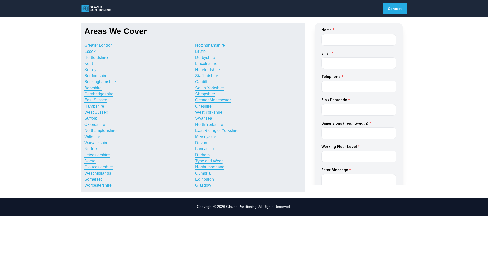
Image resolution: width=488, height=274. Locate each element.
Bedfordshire (96, 76)
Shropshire (205, 94)
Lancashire (205, 149)
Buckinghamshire (100, 82)
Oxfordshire (94, 124)
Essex (90, 51)
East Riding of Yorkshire (217, 130)
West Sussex (96, 112)
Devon (201, 143)
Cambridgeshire (98, 94)
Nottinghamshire (210, 45)
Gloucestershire (98, 167)
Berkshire (93, 88)
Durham (202, 155)
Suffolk (90, 118)
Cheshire (203, 106)
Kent (88, 63)
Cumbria (203, 173)
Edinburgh (204, 179)
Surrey (90, 69)
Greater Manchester (213, 100)
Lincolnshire (206, 63)
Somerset (93, 179)
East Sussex (95, 100)
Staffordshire (206, 76)
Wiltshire (92, 136)
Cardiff (201, 82)
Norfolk (90, 149)
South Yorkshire (209, 88)
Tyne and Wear (209, 161)
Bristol (201, 51)
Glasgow (203, 185)
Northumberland (209, 167)
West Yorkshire (208, 112)
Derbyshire (205, 57)
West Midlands (97, 173)
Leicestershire (97, 155)
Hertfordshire (96, 57)
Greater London (98, 45)
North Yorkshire (209, 124)
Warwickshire (96, 143)
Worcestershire (98, 185)
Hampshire (94, 106)
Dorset (90, 161)
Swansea (203, 118)
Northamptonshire (100, 130)
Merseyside (205, 136)
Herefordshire (207, 69)
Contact (395, 9)
